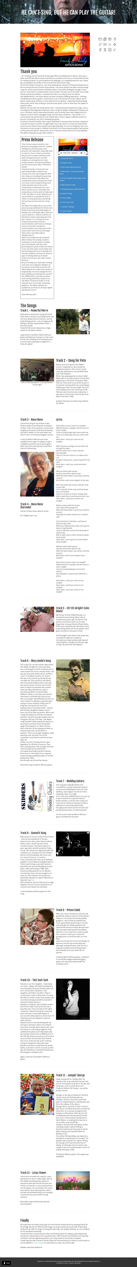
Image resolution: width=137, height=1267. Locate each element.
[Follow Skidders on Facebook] (100, 50)
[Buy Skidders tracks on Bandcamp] (100, 45)
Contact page (38, 1243)
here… (33, 880)
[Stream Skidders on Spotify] (110, 39)
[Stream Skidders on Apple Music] (114, 39)
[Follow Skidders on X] (105, 50)
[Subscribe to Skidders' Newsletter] (105, 39)
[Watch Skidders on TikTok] (114, 50)
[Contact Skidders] (100, 39)
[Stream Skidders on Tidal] (114, 45)
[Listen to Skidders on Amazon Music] (110, 45)
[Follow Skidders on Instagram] (110, 50)
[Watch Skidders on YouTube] (105, 45)
